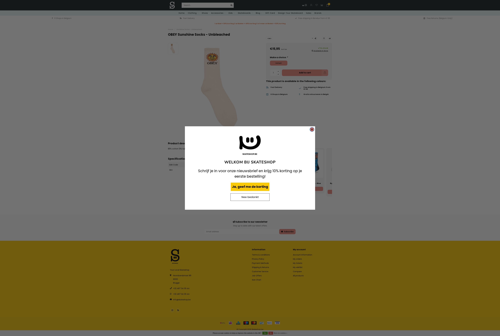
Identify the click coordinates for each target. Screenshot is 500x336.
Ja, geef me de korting (250, 187)
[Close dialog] (312, 129)
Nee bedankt (250, 197)
